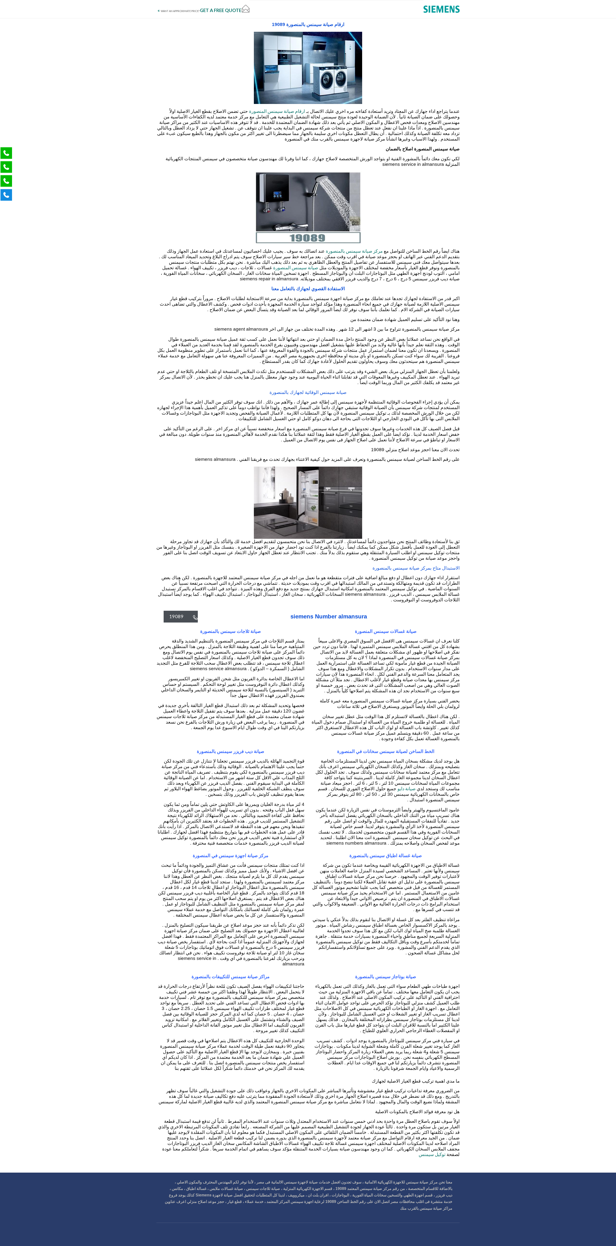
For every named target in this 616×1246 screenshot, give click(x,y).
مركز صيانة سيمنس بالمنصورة (354, 251)
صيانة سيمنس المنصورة (295, 267)
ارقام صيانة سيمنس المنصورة (277, 111)
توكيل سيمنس (432, 1154)
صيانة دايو (407, 788)
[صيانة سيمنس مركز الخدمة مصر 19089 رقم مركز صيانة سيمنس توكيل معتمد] (442, 9)
